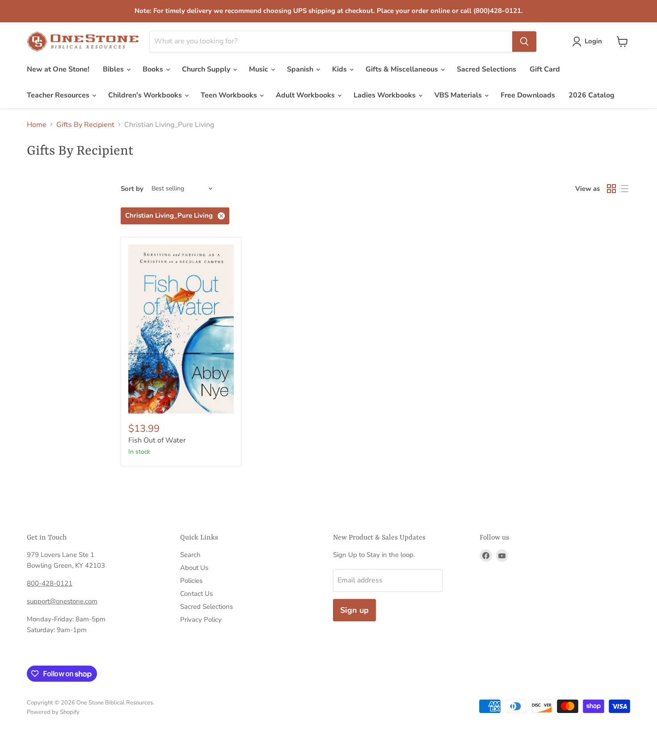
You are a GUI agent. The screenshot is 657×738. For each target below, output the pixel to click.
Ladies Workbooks (385, 95)
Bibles (114, 69)
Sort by (132, 189)
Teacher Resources (59, 95)
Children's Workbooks (146, 95)
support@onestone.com (62, 601)
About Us (194, 567)
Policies (191, 580)
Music (259, 69)
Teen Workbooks (230, 95)
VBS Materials (459, 95)
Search (190, 554)
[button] (589, 41)
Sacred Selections (486, 69)
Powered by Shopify (53, 712)
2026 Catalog (592, 95)
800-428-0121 (49, 583)
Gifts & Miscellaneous (403, 69)
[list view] (624, 188)
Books (154, 69)
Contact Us (196, 593)
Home (36, 125)
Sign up (354, 610)
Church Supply (207, 69)
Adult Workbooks (306, 95)
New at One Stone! (58, 69)
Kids (340, 69)
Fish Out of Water (157, 440)
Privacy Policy (201, 619)
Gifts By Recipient (85, 125)
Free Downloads (528, 95)
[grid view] (611, 188)
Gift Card (545, 69)
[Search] (524, 41)
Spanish (301, 69)
